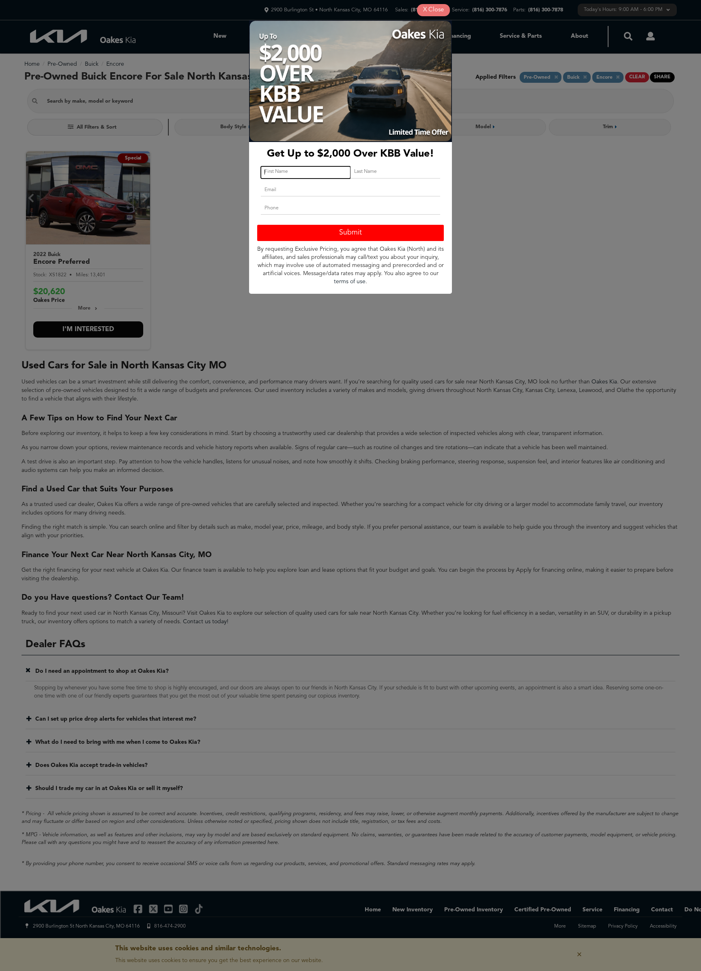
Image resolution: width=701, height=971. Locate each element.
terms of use (350, 281)
